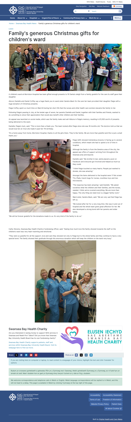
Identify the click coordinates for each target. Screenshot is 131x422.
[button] (16, 355)
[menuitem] (26, 18)
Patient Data (116, 404)
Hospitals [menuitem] (33, 18)
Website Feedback (103, 6)
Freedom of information (112, 399)
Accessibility (95, 395)
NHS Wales (90, 2)
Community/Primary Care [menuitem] (74, 18)
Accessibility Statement (112, 395)
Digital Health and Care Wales (110, 419)
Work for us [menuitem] (94, 18)
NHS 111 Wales (118, 2)
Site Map (92, 6)
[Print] (36, 355)
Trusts (109, 2)
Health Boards (100, 2)
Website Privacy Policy (100, 404)
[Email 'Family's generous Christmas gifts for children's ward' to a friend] (31, 355)
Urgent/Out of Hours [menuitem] (50, 18)
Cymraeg (119, 6)
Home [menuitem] (12, 18)
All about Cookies (112, 408)
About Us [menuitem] (21, 18)
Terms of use (95, 399)
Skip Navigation (81, 6)
